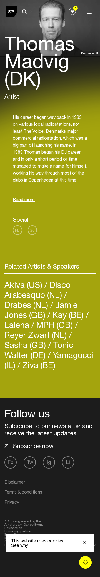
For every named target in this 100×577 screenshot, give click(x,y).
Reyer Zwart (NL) (36, 335)
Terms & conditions (23, 492)
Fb (17, 230)
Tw (30, 462)
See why (19, 545)
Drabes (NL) (27, 305)
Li (68, 462)
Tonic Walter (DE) (38, 350)
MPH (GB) (54, 325)
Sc (32, 230)
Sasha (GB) (26, 345)
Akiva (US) (24, 284)
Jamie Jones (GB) (41, 310)
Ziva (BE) (37, 365)
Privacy (11, 502)
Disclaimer (88, 53)
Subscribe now (33, 446)
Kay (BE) (68, 315)
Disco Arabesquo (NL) (37, 290)
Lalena (17, 325)
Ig (49, 462)
